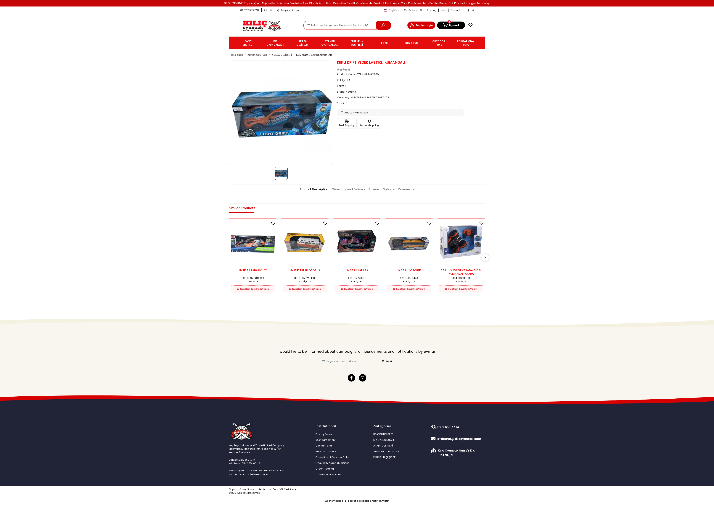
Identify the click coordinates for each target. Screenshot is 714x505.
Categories (382, 426)
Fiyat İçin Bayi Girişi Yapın (254, 288)
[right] (485, 257)
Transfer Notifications (328, 474)
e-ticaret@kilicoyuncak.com (459, 439)
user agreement (325, 440)
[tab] (314, 189)
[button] (421, 25)
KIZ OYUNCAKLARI (383, 440)
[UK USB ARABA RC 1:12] (253, 244)
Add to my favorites (356, 112)
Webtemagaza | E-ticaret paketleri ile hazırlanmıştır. (357, 501)
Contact (455, 10)
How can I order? (326, 451)
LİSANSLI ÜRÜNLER (383, 434)
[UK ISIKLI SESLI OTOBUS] (305, 244)
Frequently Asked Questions (332, 463)
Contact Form (324, 445)
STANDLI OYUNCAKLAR (386, 451)
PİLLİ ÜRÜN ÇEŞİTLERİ (384, 457)
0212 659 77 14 (448, 427)
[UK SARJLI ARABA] (357, 244)
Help (443, 10)
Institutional (326, 426)
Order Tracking (428, 10)
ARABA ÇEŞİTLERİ (383, 445)
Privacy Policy (324, 434)
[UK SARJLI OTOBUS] (409, 244)
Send (389, 361)
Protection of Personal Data (332, 457)
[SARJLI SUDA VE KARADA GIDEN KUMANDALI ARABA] (461, 244)
